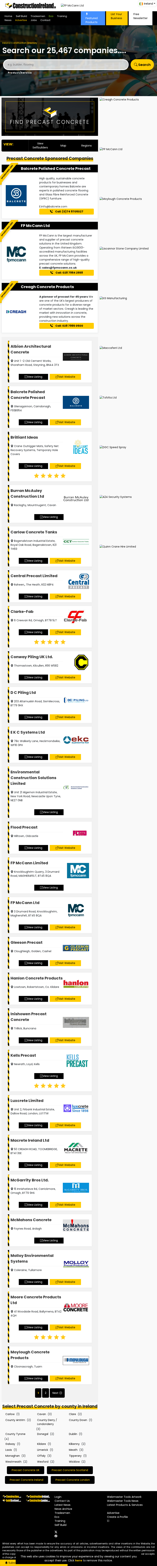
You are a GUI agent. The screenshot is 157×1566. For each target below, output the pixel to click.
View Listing (34, 377)
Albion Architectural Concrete (31, 349)
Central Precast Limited (34, 575)
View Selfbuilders (40, 145)
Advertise (21, 20)
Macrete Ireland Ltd (30, 1140)
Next (55, 1393)
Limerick (42, 1450)
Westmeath (13, 1462)
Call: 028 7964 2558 (69, 273)
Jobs (34, 20)
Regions (86, 145)
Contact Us (62, 1501)
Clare (72, 1414)
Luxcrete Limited (27, 1100)
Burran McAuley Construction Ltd (27, 493)
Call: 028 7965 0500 (69, 326)
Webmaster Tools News (122, 1501)
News (8, 20)
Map (63, 145)
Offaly (41, 1456)
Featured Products (92, 20)
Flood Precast (24, 827)
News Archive (63, 1509)
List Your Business (116, 16)
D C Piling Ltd (23, 692)
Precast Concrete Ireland (26, 1480)
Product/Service (20, 72)
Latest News (62, 1505)
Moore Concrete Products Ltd (36, 1299)
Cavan (41, 1414)
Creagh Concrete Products (47, 286)
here (78, 1560)
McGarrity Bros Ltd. (30, 1180)
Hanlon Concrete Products (37, 978)
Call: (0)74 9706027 (69, 211)
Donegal (42, 1434)
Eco (51, 16)
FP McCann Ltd (35, 225)
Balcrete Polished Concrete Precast (56, 168)
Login (58, 1497)
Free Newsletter (140, 16)
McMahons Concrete (31, 1220)
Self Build (21, 16)
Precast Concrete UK (25, 1470)
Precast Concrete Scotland (70, 1470)
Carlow (10, 1414)
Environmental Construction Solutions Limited (33, 777)
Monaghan (12, 1456)
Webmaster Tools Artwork (124, 1497)
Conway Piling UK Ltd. (32, 656)
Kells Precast (23, 1055)
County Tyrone (15, 1434)
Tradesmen (38, 16)
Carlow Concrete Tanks (34, 532)
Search (144, 64)
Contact (45, 20)
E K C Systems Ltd (28, 732)
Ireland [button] (148, 4)
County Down (78, 1420)
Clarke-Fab (22, 611)
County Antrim (15, 1420)
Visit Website (66, 377)
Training (62, 16)
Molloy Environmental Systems (32, 1258)
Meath (73, 1450)
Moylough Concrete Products (30, 1354)
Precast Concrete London (73, 1480)
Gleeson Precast (27, 942)
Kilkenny (74, 1444)
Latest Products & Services (125, 1505)
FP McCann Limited (29, 863)
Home (8, 16)
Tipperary (75, 1456)
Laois (8, 1450)
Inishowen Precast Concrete (29, 1016)
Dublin (73, 1434)
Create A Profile (117, 1517)
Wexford (42, 1462)
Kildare (41, 1444)
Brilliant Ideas (24, 437)
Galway (10, 1444)
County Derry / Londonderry (47, 1422)
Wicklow (74, 1462)
